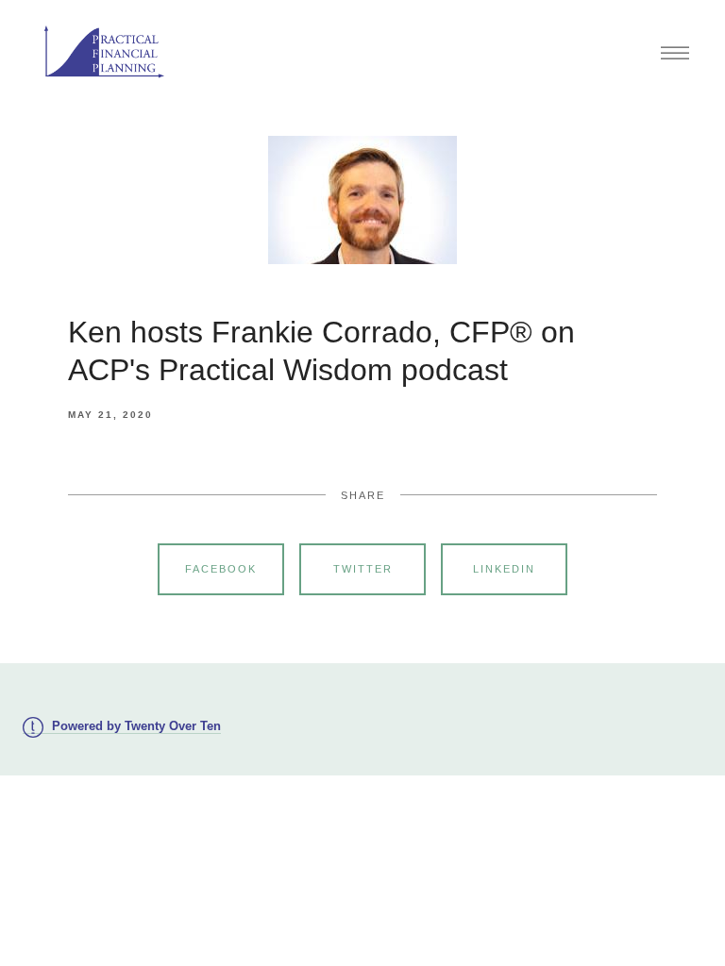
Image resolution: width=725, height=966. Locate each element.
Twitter (363, 569)
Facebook (221, 569)
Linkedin (504, 569)
